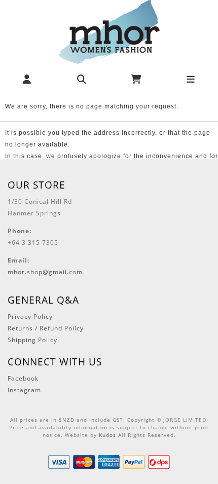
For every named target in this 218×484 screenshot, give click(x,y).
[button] (27, 79)
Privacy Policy (30, 316)
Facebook (23, 378)
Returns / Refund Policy (46, 328)
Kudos (107, 434)
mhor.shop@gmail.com (45, 272)
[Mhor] (109, 31)
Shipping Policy (32, 340)
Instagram (24, 390)
